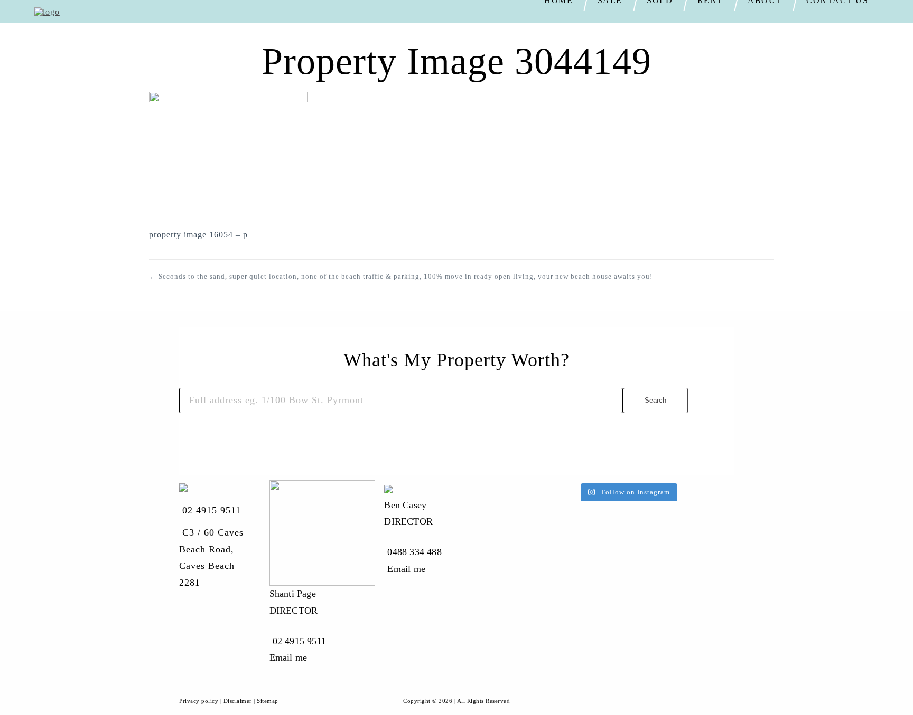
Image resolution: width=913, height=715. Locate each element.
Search (655, 400)
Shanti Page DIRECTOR (293, 602)
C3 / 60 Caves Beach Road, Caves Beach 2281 (211, 557)
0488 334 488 (414, 552)
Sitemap (267, 701)
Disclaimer (237, 701)
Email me (288, 657)
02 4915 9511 (211, 510)
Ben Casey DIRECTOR (408, 513)
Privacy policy (198, 701)
